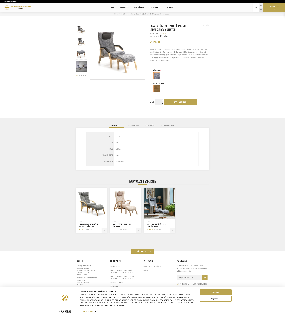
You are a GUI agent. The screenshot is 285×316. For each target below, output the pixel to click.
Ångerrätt (150, 125)
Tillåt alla (215, 292)
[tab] (116, 125)
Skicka (205, 277)
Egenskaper (116, 125)
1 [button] (76, 75)
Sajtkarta (147, 270)
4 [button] (83, 75)
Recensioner (133, 125)
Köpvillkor (114, 286)
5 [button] (85, 75)
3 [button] (81, 75)
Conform (162, 33)
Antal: (152, 102)
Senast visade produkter (153, 266)
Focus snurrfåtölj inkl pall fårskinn (156, 225)
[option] (81, 29)
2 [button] (79, 75)
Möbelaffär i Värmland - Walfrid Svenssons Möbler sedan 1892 (122, 277)
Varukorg (274, 8)
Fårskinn (156, 71)
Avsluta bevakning (200, 284)
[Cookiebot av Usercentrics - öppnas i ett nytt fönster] (65, 311)
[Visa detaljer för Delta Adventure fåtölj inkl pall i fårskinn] (91, 203)
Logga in (262, 5)
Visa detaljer (86, 312)
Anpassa (214, 299)
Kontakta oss (167, 125)
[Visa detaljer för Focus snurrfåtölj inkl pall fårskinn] (159, 203)
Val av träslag (158, 83)
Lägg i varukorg (180, 102)
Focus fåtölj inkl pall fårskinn (122, 225)
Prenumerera (184, 284)
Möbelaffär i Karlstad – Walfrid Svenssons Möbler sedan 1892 (122, 271)
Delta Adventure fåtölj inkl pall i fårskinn (88, 225)
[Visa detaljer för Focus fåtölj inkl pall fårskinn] (125, 203)
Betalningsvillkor (116, 282)
